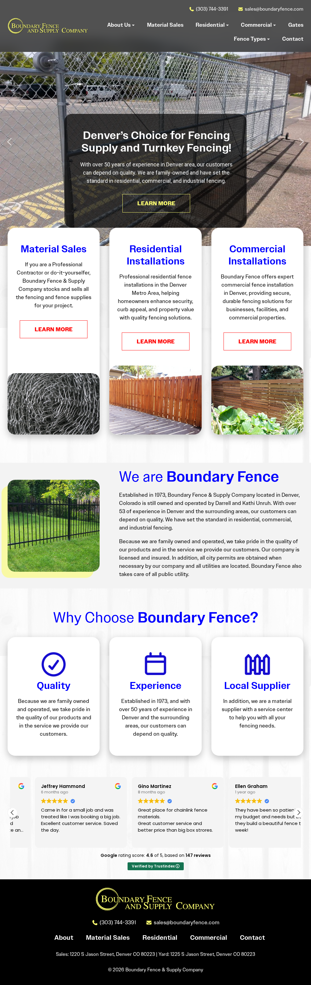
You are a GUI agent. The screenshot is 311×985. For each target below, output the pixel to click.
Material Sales (108, 938)
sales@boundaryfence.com (274, 9)
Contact (252, 938)
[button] (9, 142)
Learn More (54, 329)
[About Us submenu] (133, 24)
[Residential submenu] (227, 24)
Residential (159, 938)
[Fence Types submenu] (268, 38)
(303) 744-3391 (212, 9)
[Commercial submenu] (274, 24)
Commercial (208, 938)
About (63, 938)
